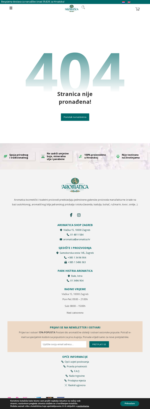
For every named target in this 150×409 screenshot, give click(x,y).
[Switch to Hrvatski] (123, 2)
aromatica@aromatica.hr (76, 239)
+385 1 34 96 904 (77, 257)
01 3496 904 (76, 280)
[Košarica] (137, 8)
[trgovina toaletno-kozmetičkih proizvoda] (71, 8)
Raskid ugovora (76, 385)
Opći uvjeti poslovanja (77, 361)
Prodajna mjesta (77, 380)
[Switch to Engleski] (129, 2)
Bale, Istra (76, 276)
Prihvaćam (130, 403)
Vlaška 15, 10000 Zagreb (76, 230)
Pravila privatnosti (77, 366)
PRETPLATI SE (99, 344)
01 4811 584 (76, 234)
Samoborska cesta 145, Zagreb (77, 252)
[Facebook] (71, 215)
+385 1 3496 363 (77, 262)
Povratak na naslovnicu (75, 117)
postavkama (83, 406)
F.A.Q (76, 371)
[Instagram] (79, 215)
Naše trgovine (77, 375)
